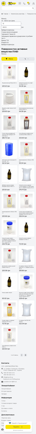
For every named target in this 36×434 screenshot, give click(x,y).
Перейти (16, 427)
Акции (3, 423)
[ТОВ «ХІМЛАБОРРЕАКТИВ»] (8, 3)
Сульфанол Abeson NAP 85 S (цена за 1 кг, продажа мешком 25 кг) (26, 267)
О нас (3, 406)
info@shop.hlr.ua (8, 377)
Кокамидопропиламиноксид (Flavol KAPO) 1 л (26, 109)
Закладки (4, 394)
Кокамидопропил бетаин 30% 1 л (26, 160)
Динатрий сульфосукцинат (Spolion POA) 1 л (8, 266)
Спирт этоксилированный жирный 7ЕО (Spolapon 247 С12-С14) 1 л (8, 135)
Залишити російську (18, 430)
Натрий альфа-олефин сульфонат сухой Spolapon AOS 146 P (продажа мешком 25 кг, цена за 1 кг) (9, 240)
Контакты (4, 411)
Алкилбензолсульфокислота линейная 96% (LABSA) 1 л (26, 134)
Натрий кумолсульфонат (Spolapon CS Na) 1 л (25, 239)
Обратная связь (6, 418)
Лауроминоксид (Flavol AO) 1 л (9, 82)
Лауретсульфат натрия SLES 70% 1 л (9, 109)
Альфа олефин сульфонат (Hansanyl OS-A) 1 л (8, 321)
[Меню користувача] (34, 4)
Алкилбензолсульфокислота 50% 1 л (9, 346)
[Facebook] (2, 429)
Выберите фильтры (7, 30)
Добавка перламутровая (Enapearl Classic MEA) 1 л (8, 186)
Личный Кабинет (6, 388)
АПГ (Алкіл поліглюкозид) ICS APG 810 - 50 (9, 160)
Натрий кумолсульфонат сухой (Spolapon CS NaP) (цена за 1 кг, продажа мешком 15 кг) (26, 186)
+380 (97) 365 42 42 (9, 372)
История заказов (6, 391)
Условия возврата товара (9, 403)
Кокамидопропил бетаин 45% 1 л (9, 212)
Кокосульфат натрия (7, 292)
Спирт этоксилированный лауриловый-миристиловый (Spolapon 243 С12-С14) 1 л (26, 213)
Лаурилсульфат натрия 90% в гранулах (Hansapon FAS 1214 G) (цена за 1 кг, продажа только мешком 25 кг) (26, 294)
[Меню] (20, 3)
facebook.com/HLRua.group (11, 379)
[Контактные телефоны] (24, 4)
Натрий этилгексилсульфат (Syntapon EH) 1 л (26, 83)
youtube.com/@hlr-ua (10, 381)
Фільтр (11, 59)
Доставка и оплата (6, 408)
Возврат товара (6, 420)
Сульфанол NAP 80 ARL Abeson (25, 321)
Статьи (3, 400)
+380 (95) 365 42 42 (9, 374)
